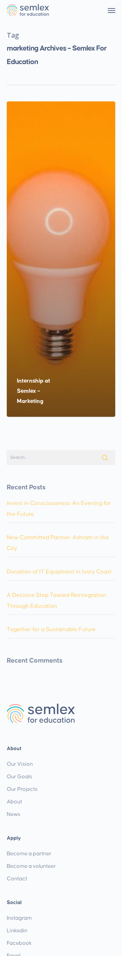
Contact (17, 878)
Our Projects (22, 789)
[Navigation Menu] (111, 10)
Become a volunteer (31, 866)
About (14, 801)
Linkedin (17, 930)
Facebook (19, 943)
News (13, 814)
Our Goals (19, 776)
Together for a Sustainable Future (51, 629)
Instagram (19, 918)
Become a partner (29, 853)
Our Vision (20, 764)
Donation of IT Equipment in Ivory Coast (59, 572)
